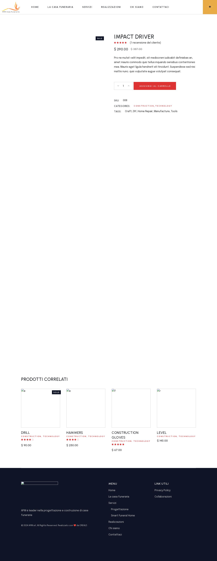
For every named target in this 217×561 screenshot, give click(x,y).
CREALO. (83, 525)
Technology (163, 106)
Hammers (74, 433)
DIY (134, 111)
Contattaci (115, 534)
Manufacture (162, 111)
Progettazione (120, 509)
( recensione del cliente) (145, 42)
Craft (128, 111)
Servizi (112, 503)
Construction (144, 106)
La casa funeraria (118, 496)
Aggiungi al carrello (155, 86)
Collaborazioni (163, 496)
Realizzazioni (116, 522)
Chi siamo (114, 528)
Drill (25, 433)
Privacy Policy (162, 490)
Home (111, 490)
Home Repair (145, 111)
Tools (174, 111)
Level (162, 433)
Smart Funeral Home (123, 515)
